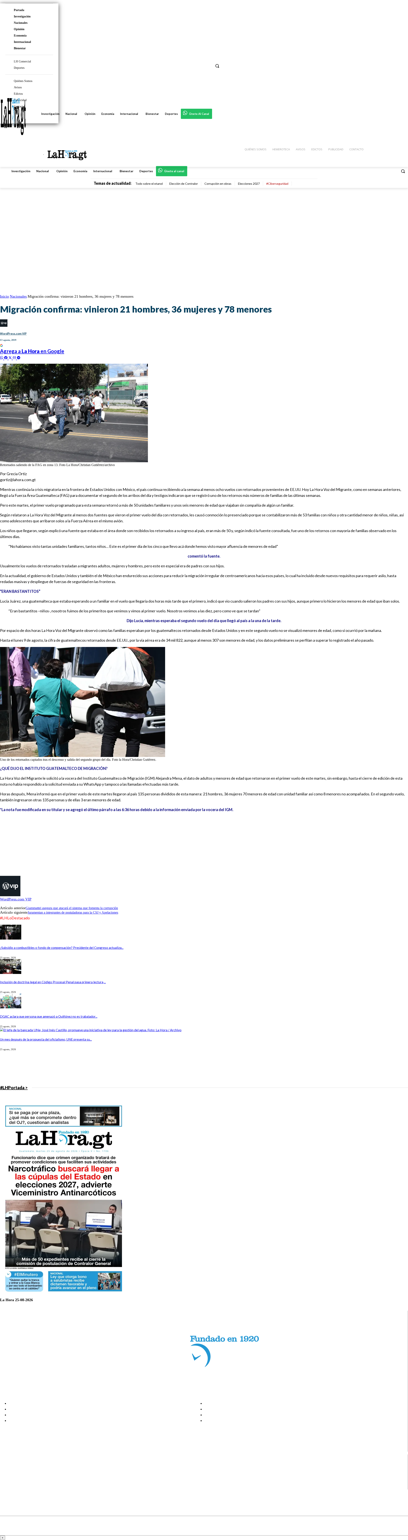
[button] (403, 171)
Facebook (20, 1465)
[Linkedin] (7, 1476)
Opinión (19, 29)
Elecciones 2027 (249, 183)
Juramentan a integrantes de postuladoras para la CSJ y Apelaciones (73, 912)
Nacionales (20, 22)
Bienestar (20, 48)
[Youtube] (7, 1486)
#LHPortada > (14, 1087)
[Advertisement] (127, 846)
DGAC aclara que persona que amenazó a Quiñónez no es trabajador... (48, 1016)
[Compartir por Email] (15, 357)
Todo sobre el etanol (149, 183)
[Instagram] (7, 1470)
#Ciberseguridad (277, 183)
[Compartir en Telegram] (18, 357)
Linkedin (19, 1476)
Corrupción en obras (217, 183)
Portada (19, 10)
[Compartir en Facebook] (6, 357)
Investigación (22, 16)
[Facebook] (7, 1465)
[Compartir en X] (10, 357)
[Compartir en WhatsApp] (2, 357)
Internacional (22, 42)
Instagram (20, 1470)
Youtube (19, 1487)
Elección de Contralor (183, 183)
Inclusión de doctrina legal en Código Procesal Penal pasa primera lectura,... (53, 982)
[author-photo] (10, 895)
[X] (7, 1481)
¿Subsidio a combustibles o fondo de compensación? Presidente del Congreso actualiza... (61, 948)
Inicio (4, 296)
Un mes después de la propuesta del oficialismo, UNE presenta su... (46, 1039)
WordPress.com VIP (13, 333)
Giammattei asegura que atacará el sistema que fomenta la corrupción (72, 908)
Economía (20, 35)
